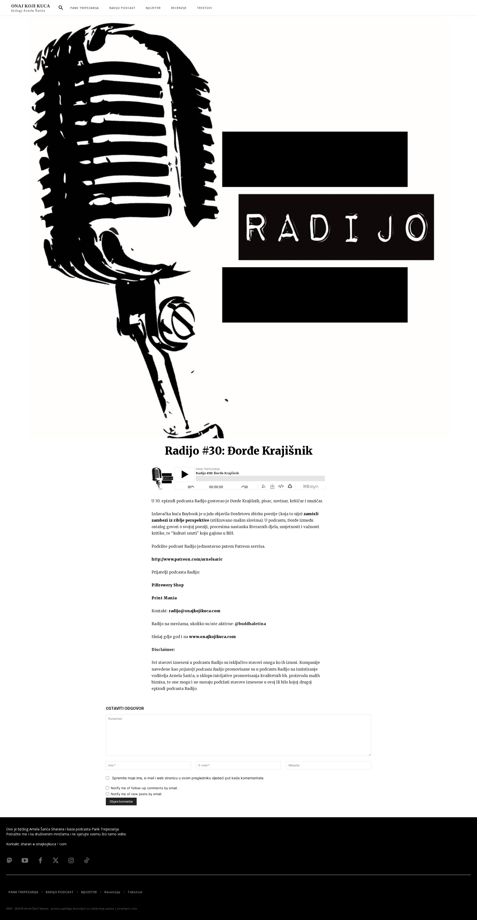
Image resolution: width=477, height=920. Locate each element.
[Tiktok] (86, 860)
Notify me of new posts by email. (136, 794)
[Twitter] (55, 860)
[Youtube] (25, 860)
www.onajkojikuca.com (212, 636)
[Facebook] (40, 860)
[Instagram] (71, 860)
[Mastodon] (9, 860)
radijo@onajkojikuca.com (194, 611)
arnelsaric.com (127, 908)
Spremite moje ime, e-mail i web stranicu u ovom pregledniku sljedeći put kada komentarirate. (188, 778)
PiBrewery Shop (168, 585)
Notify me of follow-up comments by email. (144, 788)
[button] (61, 8)
